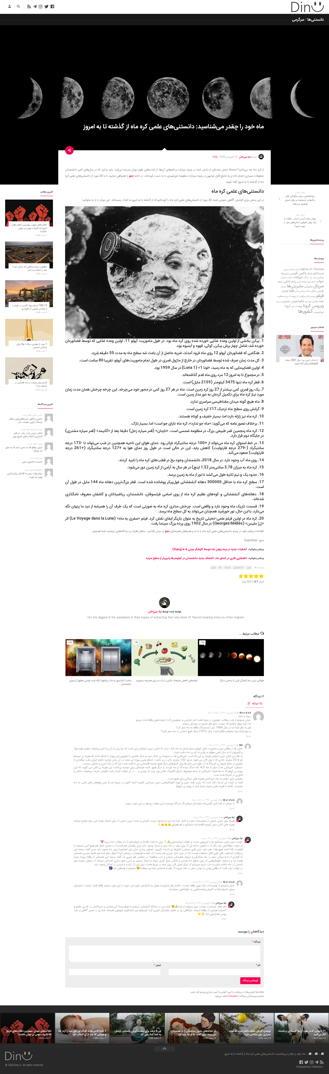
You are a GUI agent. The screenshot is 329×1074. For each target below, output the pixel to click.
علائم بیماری (304, 291)
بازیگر (310, 273)
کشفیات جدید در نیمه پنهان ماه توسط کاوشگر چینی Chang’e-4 (209, 549)
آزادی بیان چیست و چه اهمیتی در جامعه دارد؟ (31, 384)
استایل (297, 269)
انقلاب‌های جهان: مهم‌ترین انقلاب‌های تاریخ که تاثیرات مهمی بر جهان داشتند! (29, 228)
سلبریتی (308, 286)
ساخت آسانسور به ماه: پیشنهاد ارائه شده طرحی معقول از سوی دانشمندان (100, 682)
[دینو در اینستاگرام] (40, 6)
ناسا (301, 301)
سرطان (280, 282)
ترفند (315, 277)
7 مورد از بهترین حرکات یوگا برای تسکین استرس (32, 346)
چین (293, 306)
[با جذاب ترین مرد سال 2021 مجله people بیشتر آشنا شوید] (300, 348)
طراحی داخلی (317, 291)
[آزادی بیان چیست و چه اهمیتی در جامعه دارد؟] (29, 370)
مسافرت (280, 296)
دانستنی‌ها (315, 20)
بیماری (320, 278)
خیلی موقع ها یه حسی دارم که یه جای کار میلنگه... (23, 449)
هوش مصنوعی (289, 301)
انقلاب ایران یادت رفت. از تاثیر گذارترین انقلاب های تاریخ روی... (26, 435)
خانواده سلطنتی (286, 277)
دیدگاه (253, 704)
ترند (310, 277)
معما (321, 301)
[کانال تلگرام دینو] (35, 6)
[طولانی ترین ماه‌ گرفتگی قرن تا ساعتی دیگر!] (231, 657)
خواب (320, 281)
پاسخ (248, 736)
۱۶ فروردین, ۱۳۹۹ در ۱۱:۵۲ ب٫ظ (206, 800)
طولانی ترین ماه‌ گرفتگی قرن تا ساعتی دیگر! (242, 680)
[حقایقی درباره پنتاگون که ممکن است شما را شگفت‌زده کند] (29, 255)
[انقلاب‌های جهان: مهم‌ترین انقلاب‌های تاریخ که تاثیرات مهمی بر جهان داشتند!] (29, 213)
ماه (220, 567)
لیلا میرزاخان (245, 157)
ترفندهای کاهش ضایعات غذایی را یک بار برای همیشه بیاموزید (167, 680)
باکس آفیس (298, 273)
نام (258, 965)
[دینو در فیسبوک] (52, 6)
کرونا (287, 306)
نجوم (213, 567)
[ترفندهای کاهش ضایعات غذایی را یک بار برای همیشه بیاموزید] (165, 657)
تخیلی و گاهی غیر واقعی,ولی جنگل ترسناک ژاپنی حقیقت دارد (25, 420)
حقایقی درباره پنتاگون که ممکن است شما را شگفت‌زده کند (29, 268)
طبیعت (283, 286)
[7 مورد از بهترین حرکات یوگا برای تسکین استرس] (29, 332)
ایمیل (157, 965)
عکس (297, 291)
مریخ (287, 296)
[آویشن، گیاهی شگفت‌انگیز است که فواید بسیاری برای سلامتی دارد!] (247, 1028)
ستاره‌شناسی (238, 567)
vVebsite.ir (317, 1067)
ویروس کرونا (313, 305)
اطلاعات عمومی (288, 269)
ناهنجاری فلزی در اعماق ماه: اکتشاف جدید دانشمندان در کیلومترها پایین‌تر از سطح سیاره (196, 558)
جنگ (306, 278)
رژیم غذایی (289, 281)
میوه (306, 301)
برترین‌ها (285, 274)
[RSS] (29, 6)
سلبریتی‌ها (295, 286)
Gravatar (232, 996)
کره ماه (227, 567)
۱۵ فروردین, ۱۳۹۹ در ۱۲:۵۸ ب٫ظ (222, 713)
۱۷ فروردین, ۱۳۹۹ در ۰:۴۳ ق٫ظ (214, 838)
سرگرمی (298, 20)
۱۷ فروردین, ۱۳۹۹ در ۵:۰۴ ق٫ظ (198, 903)
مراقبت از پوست (297, 296)
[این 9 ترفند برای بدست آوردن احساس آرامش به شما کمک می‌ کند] (137, 1028)
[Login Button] (9, 7)
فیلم (320, 296)
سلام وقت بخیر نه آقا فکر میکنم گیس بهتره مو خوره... (24, 475)
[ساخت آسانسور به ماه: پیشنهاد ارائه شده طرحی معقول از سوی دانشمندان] (98, 657)
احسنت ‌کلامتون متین (32, 462)
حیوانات (298, 277)
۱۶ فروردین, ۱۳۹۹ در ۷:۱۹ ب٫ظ (222, 745)
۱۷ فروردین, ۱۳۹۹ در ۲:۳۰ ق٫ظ (206, 882)
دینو (131, 176)
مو (310, 301)
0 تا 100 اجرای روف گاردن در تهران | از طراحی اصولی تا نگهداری (30, 307)
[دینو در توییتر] (46, 6)
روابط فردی (302, 282)
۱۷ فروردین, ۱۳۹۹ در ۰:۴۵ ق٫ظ (206, 817)
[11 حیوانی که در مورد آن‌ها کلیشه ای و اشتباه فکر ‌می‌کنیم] (302, 1028)
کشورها (305, 311)
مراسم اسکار (311, 296)
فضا (291, 291)
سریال (318, 286)
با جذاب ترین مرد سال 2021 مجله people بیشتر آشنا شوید (301, 362)
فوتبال (285, 291)
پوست (298, 306)
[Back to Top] (164, 1049)
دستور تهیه (311, 281)
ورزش (278, 301)
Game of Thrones (312, 269)
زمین (249, 567)
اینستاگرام (318, 273)
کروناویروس (318, 312)
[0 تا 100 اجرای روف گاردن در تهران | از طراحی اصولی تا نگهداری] (29, 293)
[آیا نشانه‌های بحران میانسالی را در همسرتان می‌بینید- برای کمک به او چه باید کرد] (192, 1028)
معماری (315, 301)
